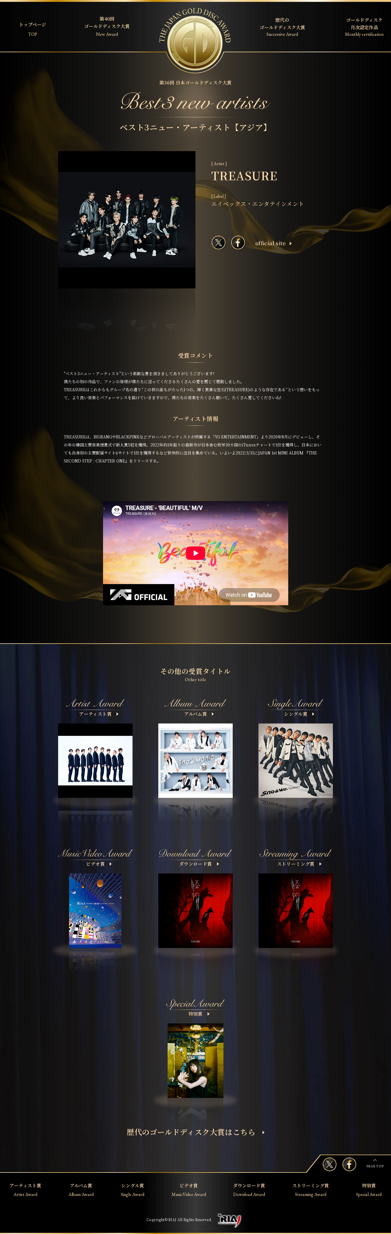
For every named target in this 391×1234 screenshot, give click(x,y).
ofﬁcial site (270, 243)
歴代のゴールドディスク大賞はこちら (191, 1131)
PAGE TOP (375, 1166)
